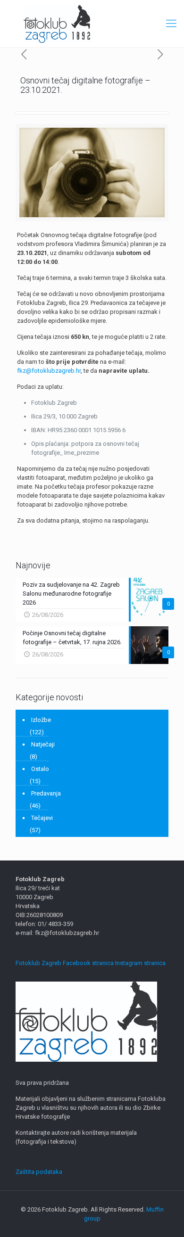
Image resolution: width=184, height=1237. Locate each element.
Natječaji (43, 744)
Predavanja (46, 793)
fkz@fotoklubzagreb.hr (49, 370)
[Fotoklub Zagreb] (92, 23)
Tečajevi (42, 817)
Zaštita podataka (39, 1171)
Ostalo (40, 768)
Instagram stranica (140, 963)
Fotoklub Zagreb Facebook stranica (65, 963)
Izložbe (41, 719)
